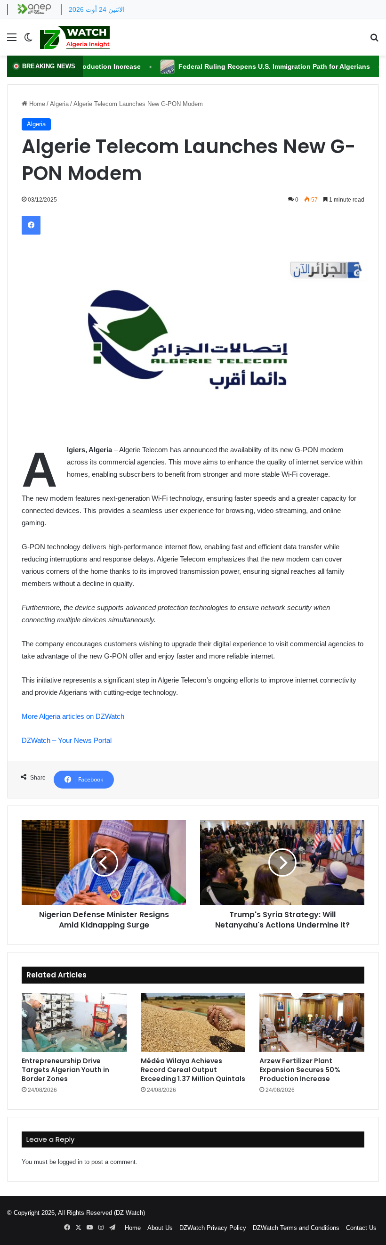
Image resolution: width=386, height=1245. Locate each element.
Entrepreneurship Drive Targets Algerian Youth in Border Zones (65, 1069)
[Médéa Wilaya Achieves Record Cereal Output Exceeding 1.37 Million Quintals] (193, 1022)
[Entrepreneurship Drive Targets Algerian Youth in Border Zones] (74, 1022)
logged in (70, 1161)
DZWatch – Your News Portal (67, 740)
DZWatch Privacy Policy (212, 1227)
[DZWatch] (75, 37)
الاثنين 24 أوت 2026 (97, 9)
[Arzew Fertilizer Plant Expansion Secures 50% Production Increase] (311, 1022)
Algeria (59, 103)
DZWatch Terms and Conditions (296, 1227)
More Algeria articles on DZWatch (73, 716)
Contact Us (361, 1227)
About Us (160, 1227)
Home (36, 103)
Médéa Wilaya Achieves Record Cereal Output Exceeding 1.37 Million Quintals (193, 1069)
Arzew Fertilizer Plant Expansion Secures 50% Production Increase (299, 1069)
